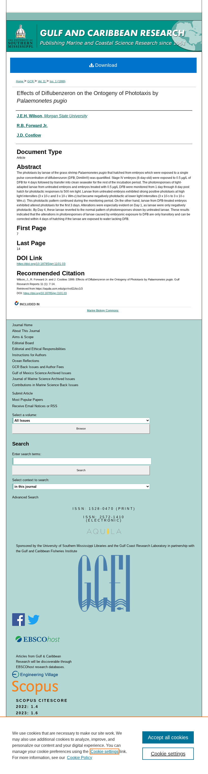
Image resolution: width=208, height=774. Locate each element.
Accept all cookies (168, 737)
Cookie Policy (79, 757)
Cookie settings (104, 751)
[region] (104, 745)
